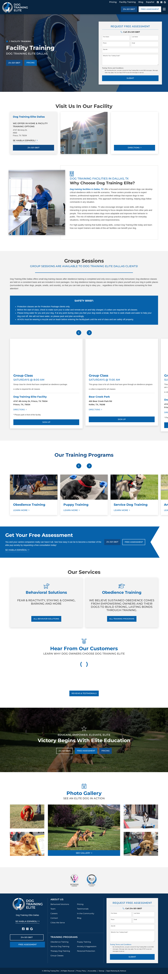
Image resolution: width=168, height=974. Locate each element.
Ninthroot (123, 971)
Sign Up (46, 422)
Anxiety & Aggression (86, 946)
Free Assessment (150, 9)
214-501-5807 (129, 9)
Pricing (113, 2)
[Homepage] (7, 41)
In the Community (85, 913)
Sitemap (101, 971)
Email (133, 43)
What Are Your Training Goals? (111, 55)
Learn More (20, 510)
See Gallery (83, 853)
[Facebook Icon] (158, 2)
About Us (57, 899)
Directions (134, 148)
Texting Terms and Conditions (112, 68)
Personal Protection (86, 951)
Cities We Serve (58, 923)
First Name (106, 36)
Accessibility (92, 971)
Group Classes (57, 955)
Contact (54, 918)
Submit (130, 78)
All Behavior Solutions (46, 619)
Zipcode (105, 49)
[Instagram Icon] (161, 2)
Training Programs (64, 937)
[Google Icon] (165, 2)
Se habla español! (24, 140)
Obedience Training (59, 942)
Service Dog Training (60, 946)
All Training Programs (121, 619)
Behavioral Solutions (60, 904)
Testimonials (82, 909)
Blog (140, 2)
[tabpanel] (46, 385)
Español (150, 2)
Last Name (135, 36)
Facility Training (127, 2)
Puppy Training (84, 942)
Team (53, 909)
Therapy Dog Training (60, 951)
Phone (105, 43)
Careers (54, 913)
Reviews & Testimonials (84, 693)
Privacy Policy (81, 971)
